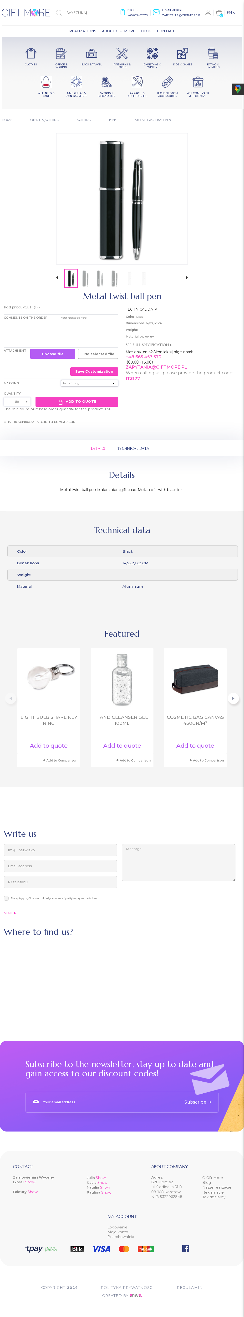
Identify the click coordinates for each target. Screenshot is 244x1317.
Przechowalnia (120, 1236)
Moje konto (117, 1232)
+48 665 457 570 (143, 357)
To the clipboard (20, 421)
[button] (57, 278)
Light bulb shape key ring (48, 720)
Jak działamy (213, 1197)
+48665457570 (137, 15)
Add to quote (81, 401)
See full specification (148, 344)
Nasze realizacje (216, 1187)
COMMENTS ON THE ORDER (26, 317)
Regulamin (190, 1287)
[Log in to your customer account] (208, 13)
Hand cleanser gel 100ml (122, 720)
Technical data (133, 448)
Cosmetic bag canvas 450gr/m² (195, 720)
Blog (206, 1182)
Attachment (15, 350)
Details (98, 448)
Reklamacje (213, 1192)
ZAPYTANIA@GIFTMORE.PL (156, 367)
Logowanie (117, 1227)
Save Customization (94, 371)
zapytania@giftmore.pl (182, 15)
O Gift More (212, 1177)
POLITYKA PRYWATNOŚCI (127, 1287)
